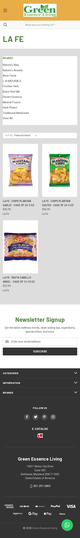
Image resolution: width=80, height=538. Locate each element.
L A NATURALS (12, 81)
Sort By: (9, 135)
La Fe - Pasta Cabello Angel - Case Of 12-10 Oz (19, 280)
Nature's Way (11, 65)
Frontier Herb (11, 86)
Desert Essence (12, 97)
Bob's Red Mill (11, 91)
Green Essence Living (44, 528)
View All (7, 118)
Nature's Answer (13, 70)
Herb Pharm (10, 107)
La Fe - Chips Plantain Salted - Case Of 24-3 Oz (58, 203)
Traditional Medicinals (16, 113)
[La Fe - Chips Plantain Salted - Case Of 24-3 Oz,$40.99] (60, 170)
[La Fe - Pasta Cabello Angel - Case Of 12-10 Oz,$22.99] (20, 247)
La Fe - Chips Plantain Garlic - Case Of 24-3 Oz (18, 203)
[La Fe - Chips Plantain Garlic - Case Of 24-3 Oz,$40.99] (20, 170)
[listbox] (26, 135)
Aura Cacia (9, 75)
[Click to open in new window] (26, 416)
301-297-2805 (41, 486)
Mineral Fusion (11, 102)
